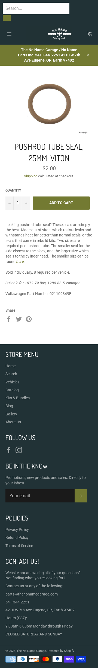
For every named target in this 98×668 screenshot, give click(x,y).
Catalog (12, 390)
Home (10, 366)
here (20, 261)
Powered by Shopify (61, 651)
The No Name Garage (31, 651)
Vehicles (12, 382)
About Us (13, 422)
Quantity (13, 190)
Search (11, 374)
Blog (9, 406)
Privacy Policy (17, 529)
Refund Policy (17, 537)
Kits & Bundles (17, 398)
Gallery (11, 414)
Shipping (30, 176)
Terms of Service (19, 545)
